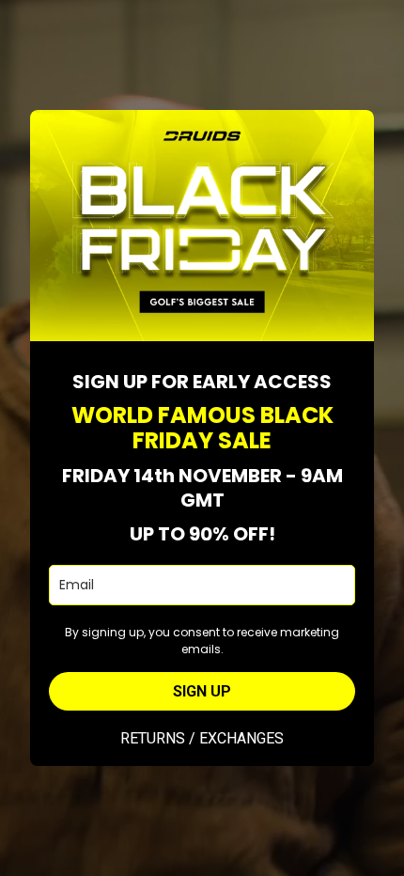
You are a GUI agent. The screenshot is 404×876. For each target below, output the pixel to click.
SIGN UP (202, 691)
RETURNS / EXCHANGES (202, 738)
